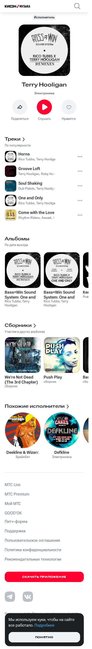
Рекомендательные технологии (33, 559)
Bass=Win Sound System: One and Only (59, 295)
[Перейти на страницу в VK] (28, 596)
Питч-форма (16, 521)
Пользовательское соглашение (32, 540)
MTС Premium (17, 494)
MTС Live (13, 485)
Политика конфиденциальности (33, 550)
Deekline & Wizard (22, 452)
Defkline (61, 452)
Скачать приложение (44, 577)
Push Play (53, 377)
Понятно (44, 637)
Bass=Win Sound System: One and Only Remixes (20, 295)
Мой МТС (13, 504)
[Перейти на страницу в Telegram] (10, 596)
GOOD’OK (13, 513)
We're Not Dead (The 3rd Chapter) (21, 379)
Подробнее (44, 625)
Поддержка (15, 531)
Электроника (44, 93)
